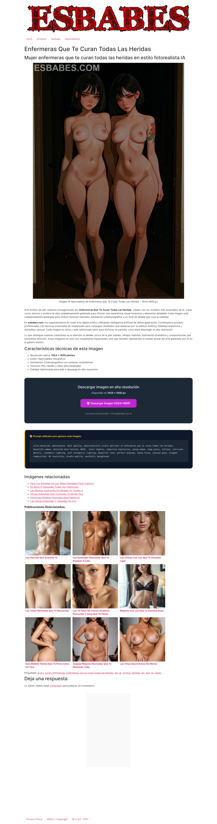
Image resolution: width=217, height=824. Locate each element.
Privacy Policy (34, 819)
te (152, 672)
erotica (126, 672)
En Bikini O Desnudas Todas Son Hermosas (54, 486)
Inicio (29, 38)
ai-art (40, 672)
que (148, 672)
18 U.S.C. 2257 (80, 819)
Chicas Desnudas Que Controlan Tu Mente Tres (56, 494)
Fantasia (55, 38)
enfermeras (58, 672)
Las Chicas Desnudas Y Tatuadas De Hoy (53, 501)
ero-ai (118, 672)
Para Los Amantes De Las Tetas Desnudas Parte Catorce (62, 483)
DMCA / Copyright (57, 819)
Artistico (41, 38)
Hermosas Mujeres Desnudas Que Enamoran (55, 497)
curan (48, 672)
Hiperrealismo (72, 38)
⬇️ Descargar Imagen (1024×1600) (108, 403)
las (142, 672)
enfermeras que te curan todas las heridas (89, 672)
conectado (56, 685)
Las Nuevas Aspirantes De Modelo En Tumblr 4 (56, 490)
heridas (136, 672)
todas (158, 672)
